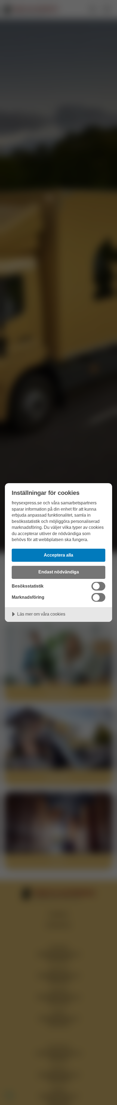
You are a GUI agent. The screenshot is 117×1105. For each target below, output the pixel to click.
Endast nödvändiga (58, 571)
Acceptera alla (58, 554)
